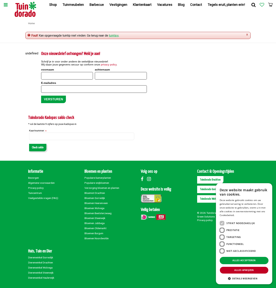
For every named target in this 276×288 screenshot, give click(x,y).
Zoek (253, 5)
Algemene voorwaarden (41, 182)
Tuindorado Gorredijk (210, 189)
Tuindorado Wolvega (210, 198)
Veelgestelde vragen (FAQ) (43, 198)
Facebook (143, 179)
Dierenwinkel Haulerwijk (41, 277)
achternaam (102, 69)
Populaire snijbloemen (96, 182)
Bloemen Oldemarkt (95, 228)
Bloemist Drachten (94, 192)
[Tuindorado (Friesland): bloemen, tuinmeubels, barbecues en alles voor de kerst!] (25, 9)
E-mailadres (48, 82)
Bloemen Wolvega (94, 208)
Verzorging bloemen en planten (101, 187)
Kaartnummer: (37, 130)
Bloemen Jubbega (94, 223)
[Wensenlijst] (262, 5)
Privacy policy (36, 187)
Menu (5, 5)
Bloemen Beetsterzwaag (98, 213)
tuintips (114, 35)
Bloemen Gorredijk (94, 198)
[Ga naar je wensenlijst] (262, 5)
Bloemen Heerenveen (96, 203)
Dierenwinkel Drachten (40, 262)
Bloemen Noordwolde (96, 238)
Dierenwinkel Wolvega (40, 267)
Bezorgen (33, 177)
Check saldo (38, 147)
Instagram (150, 179)
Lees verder (241, 215)
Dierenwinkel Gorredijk (40, 257)
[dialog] (244, 233)
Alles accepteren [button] (244, 260)
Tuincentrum (35, 192)
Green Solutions (206, 216)
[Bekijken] (270, 5)
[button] (244, 278)
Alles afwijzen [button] (244, 270)
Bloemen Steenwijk (94, 218)
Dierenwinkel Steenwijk (41, 272)
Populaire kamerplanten (97, 177)
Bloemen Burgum (93, 233)
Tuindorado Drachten (210, 179)
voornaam (47, 69)
